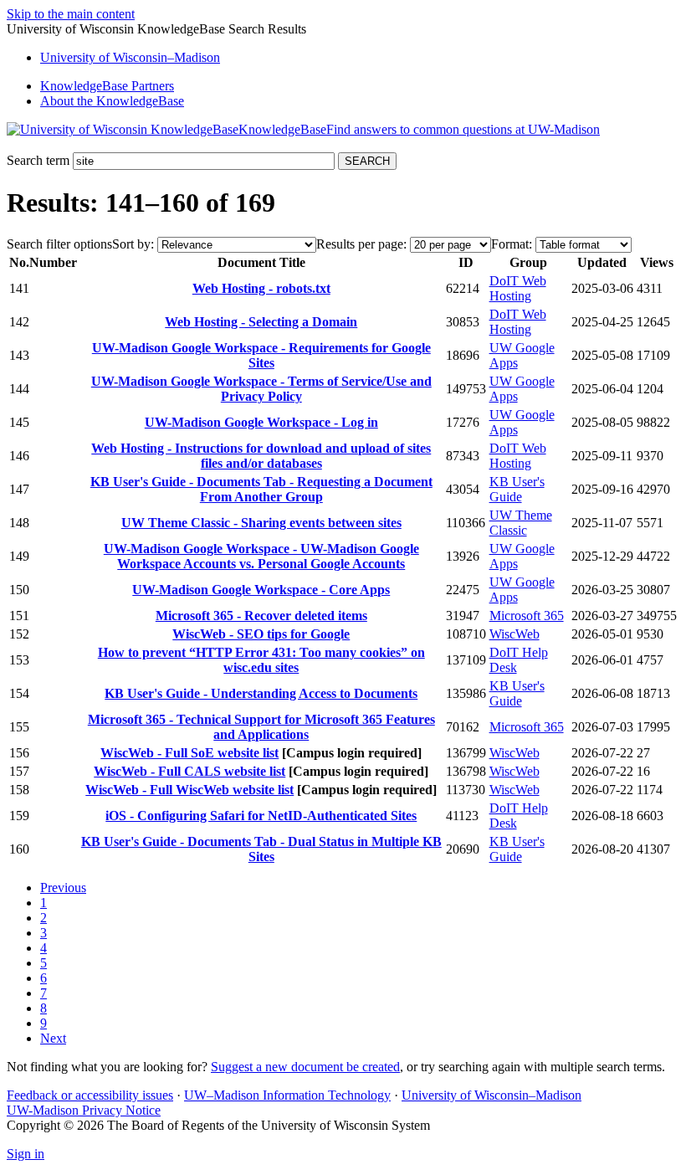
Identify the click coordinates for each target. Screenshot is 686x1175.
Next (53, 1038)
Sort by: (133, 244)
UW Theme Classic (520, 522)
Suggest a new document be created (305, 1067)
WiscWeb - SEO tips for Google (261, 634)
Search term (38, 160)
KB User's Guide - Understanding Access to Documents (261, 693)
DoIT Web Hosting (517, 288)
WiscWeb (514, 634)
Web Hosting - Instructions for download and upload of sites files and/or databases (261, 455)
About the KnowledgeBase (112, 101)
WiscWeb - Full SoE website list (189, 753)
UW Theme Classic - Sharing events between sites (261, 523)
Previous (63, 887)
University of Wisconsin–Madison (491, 1095)
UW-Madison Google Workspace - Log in (261, 422)
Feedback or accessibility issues (90, 1095)
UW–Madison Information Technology (287, 1095)
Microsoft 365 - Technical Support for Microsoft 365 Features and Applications (261, 726)
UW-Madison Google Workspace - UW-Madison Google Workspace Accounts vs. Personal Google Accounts (261, 556)
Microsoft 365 (526, 615)
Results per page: (361, 244)
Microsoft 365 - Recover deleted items (261, 615)
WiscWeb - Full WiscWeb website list (189, 789)
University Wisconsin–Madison (130, 57)
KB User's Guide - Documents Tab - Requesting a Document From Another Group (261, 489)
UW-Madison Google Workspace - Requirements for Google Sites (261, 355)
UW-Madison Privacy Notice (84, 1110)
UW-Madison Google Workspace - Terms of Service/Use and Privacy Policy (261, 388)
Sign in (25, 1154)
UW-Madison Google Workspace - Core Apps (261, 589)
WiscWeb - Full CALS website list (189, 771)
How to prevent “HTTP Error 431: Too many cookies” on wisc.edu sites (261, 660)
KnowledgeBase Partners (107, 86)
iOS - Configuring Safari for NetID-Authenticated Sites (261, 815)
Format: (511, 244)
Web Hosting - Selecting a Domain (261, 322)
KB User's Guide (517, 489)
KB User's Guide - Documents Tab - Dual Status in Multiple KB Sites (261, 849)
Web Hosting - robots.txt (261, 288)
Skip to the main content (71, 14)
